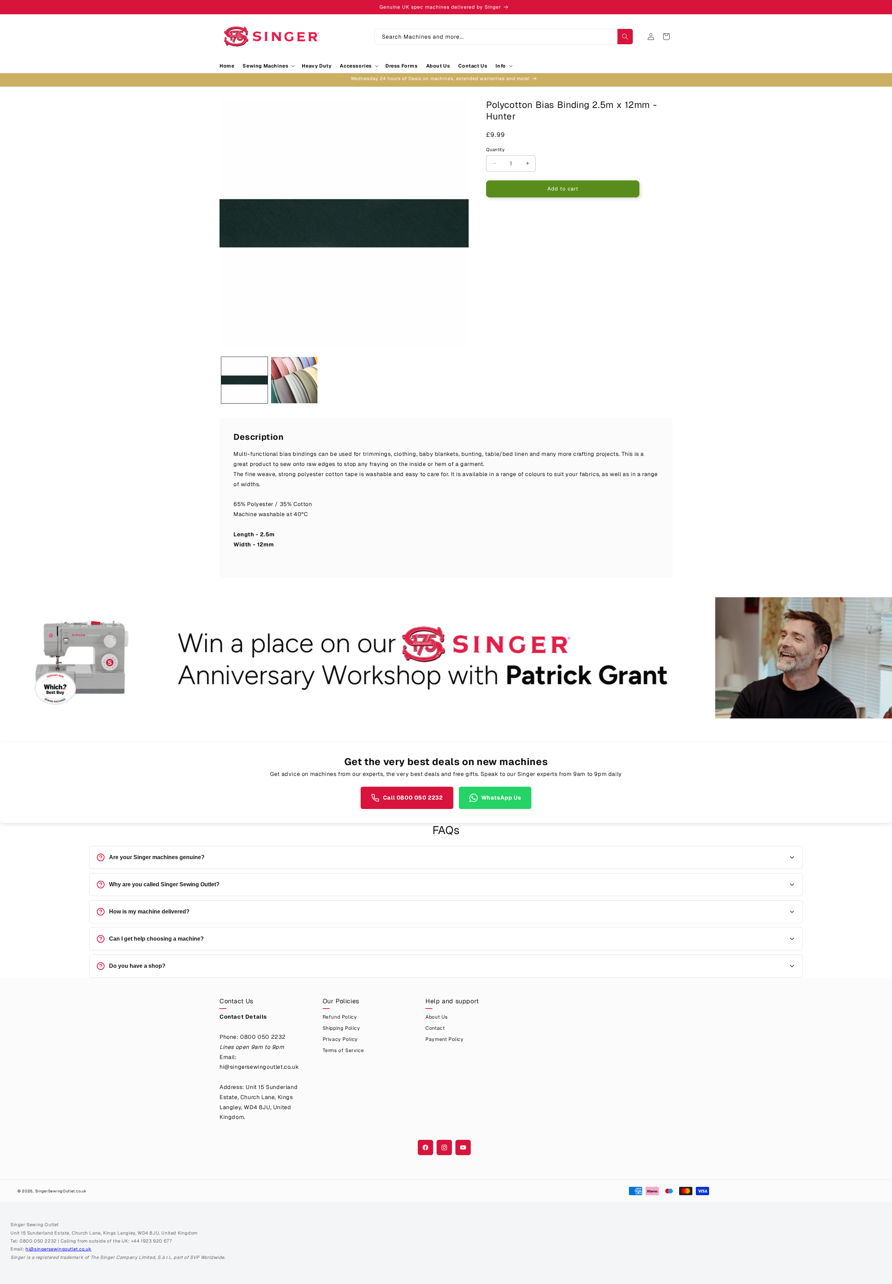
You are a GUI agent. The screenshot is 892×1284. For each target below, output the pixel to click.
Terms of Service (343, 1050)
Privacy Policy (340, 1039)
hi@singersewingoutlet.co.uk (58, 1249)
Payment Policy (444, 1039)
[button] (268, 66)
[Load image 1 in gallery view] (244, 380)
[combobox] (504, 36)
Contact (435, 1028)
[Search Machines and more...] (625, 36)
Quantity (495, 150)
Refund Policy (340, 1017)
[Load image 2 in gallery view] (294, 380)
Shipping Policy (341, 1028)
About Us (436, 1017)
